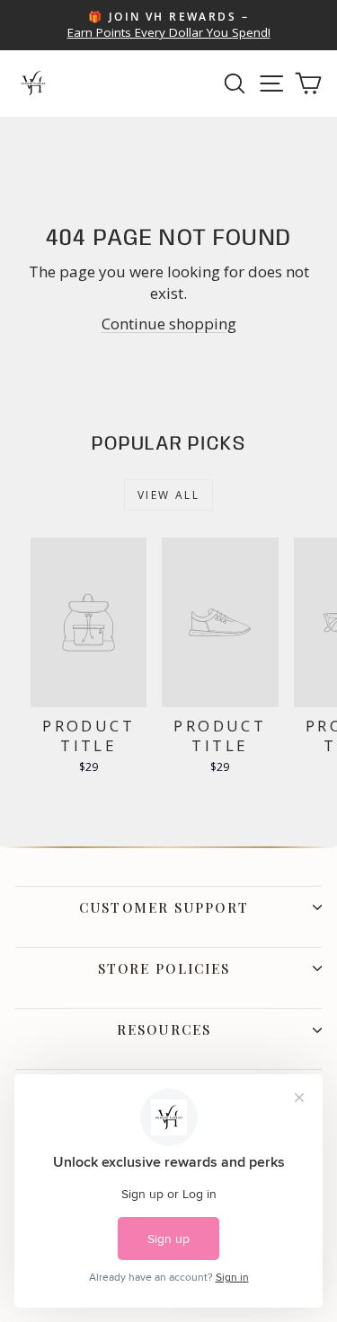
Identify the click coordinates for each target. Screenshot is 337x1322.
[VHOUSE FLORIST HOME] (33, 83)
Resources (164, 1029)
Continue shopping (169, 323)
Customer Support (164, 907)
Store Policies (164, 968)
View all (168, 495)
